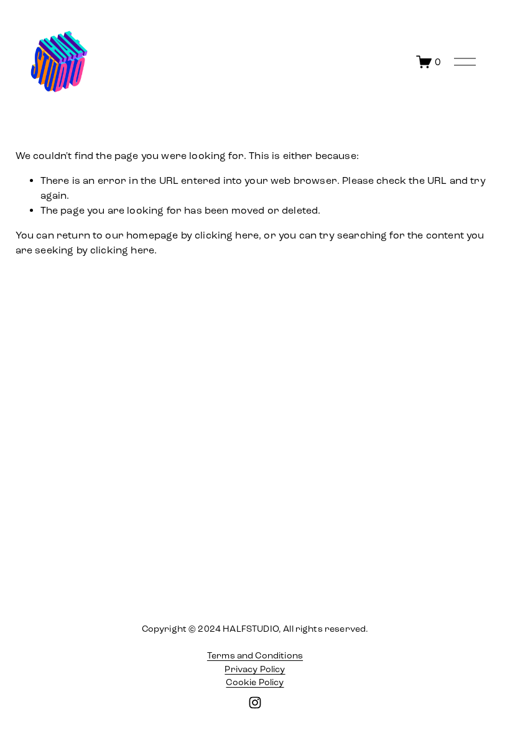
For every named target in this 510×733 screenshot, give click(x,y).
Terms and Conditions (255, 655)
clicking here (227, 235)
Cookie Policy (255, 682)
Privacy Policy (255, 669)
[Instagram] (255, 702)
